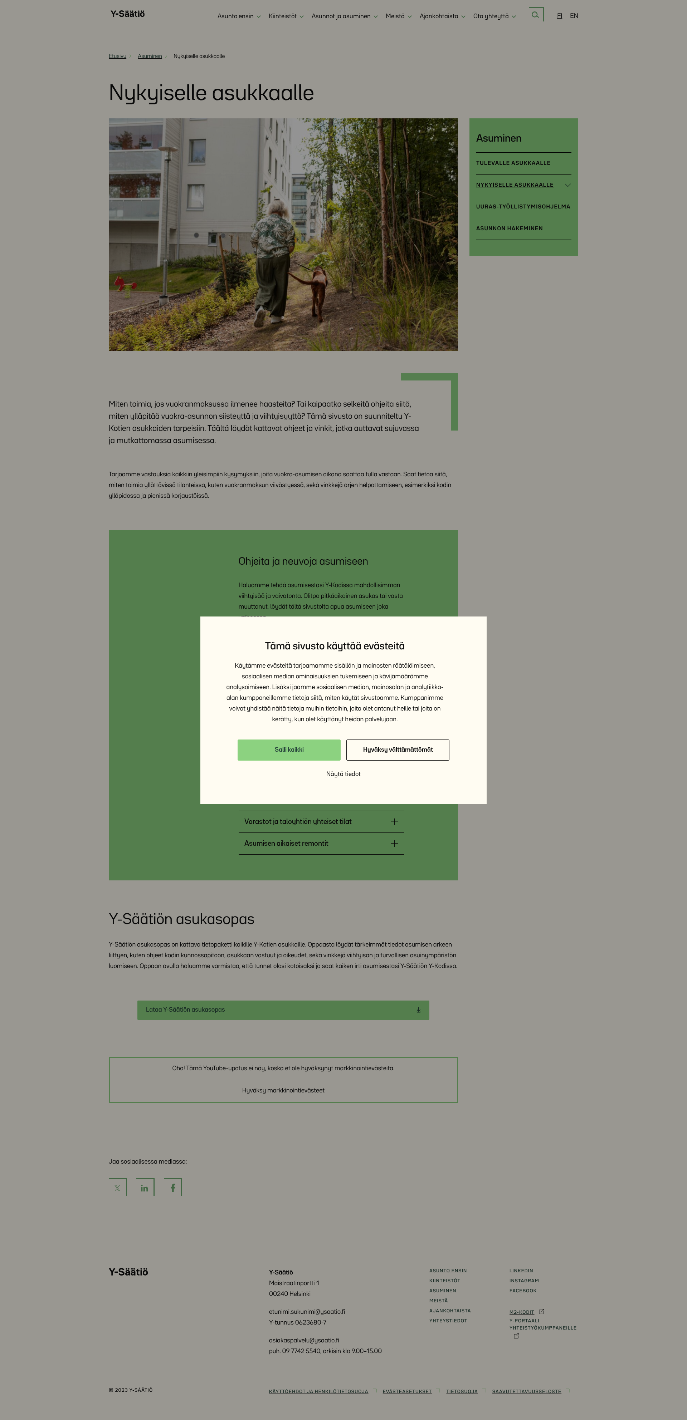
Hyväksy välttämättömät (398, 750)
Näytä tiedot (343, 774)
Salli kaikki (289, 750)
